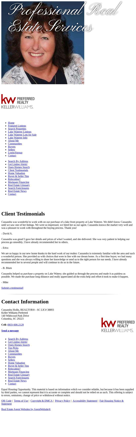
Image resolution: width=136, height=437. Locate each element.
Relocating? (14, 179)
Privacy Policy (62, 400)
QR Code (6, 400)
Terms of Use (21, 400)
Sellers (11, 149)
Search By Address (18, 161)
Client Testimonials (18, 170)
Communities (15, 143)
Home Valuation (16, 173)
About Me (13, 140)
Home (11, 122)
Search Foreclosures (18, 188)
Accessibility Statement (85, 400)
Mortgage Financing (18, 182)
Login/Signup (15, 152)
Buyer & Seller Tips (18, 176)
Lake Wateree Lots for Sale (22, 134)
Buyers (11, 146)
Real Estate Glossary (19, 185)
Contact (12, 155)
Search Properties (17, 128)
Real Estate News (17, 191)
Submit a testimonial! (12, 287)
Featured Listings (17, 125)
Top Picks (13, 347)
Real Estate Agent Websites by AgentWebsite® (26, 409)
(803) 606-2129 (15, 324)
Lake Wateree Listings (19, 131)
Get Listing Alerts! (17, 164)
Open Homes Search (19, 167)
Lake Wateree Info (17, 137)
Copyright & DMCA (42, 400)
